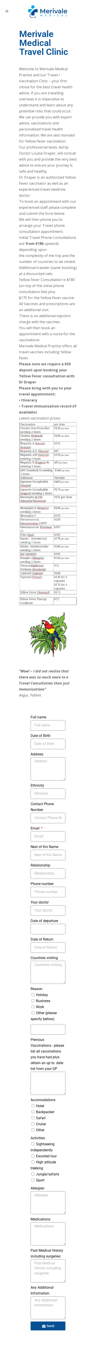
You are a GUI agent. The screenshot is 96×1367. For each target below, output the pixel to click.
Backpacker (45, 1112)
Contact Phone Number (42, 807)
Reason (36, 989)
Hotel (40, 1106)
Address (37, 754)
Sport (40, 1180)
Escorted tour (46, 1156)
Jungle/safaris (47, 1174)
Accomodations (43, 1100)
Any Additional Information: (42, 1290)
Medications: (41, 1219)
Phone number (42, 884)
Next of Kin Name (44, 847)
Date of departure (44, 921)
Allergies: (38, 1188)
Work (40, 1007)
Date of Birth (40, 736)
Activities (38, 1138)
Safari (41, 1118)
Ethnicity (37, 785)
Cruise (41, 1124)
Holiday (42, 995)
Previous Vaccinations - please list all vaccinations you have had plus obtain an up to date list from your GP (47, 1054)
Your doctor (40, 902)
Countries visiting (44, 958)
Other (40, 1130)
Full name (38, 717)
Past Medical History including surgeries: (47, 1253)
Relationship (40, 865)
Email (35, 828)
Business (43, 1001)
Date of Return (42, 939)
